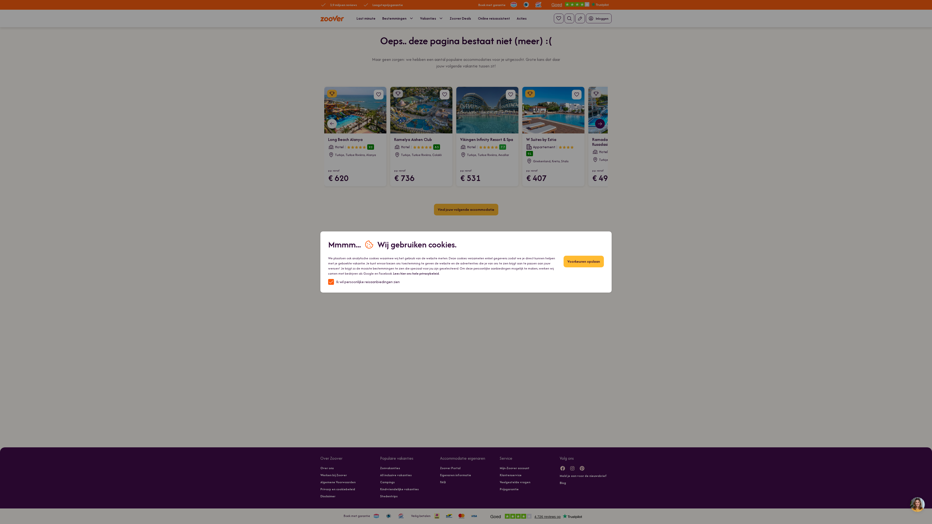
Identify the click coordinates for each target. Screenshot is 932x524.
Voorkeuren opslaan (583, 261)
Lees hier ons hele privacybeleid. (416, 273)
